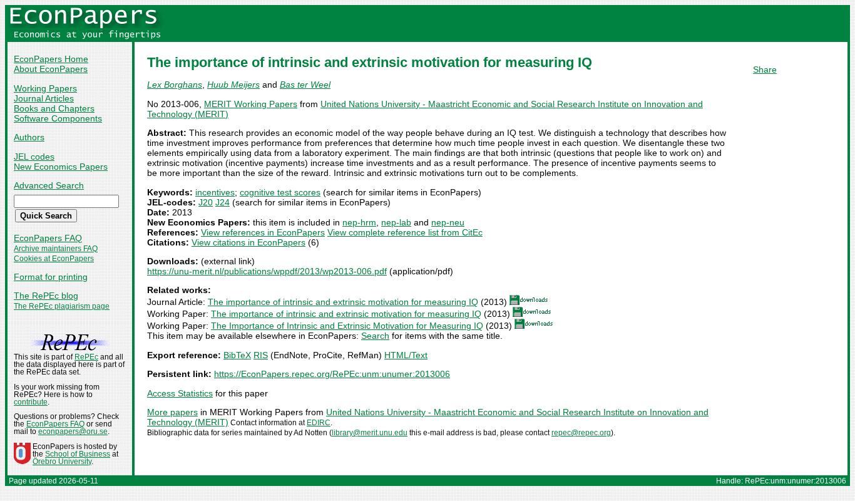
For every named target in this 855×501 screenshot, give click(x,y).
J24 (222, 202)
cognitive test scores (280, 192)
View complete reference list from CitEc (405, 232)
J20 (205, 202)
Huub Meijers (233, 85)
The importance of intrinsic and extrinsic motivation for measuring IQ (343, 302)
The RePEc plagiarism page (62, 306)
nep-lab (396, 222)
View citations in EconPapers (248, 242)
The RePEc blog (46, 296)
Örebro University (62, 461)
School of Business (77, 454)
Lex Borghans (174, 85)
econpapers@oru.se (73, 431)
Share (765, 70)
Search (375, 336)
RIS (260, 355)
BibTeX (237, 355)
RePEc (86, 357)
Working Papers (45, 88)
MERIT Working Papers (250, 104)
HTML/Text (405, 355)
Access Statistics (180, 393)
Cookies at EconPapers (54, 258)
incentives (215, 192)
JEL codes (34, 157)
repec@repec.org (581, 432)
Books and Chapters (54, 108)
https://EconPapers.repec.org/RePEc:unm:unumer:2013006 (332, 374)
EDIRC (318, 422)
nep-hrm (359, 222)
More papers (172, 412)
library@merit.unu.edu (369, 432)
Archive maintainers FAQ (56, 248)
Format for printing (51, 277)
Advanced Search (49, 185)
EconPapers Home (51, 59)
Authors (29, 137)
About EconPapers (51, 69)
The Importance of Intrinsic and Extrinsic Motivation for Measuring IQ (347, 326)
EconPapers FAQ (48, 238)
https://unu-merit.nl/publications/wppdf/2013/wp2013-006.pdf (267, 271)
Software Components (58, 118)
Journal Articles (44, 98)
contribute (31, 402)
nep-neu (447, 222)
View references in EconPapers (263, 232)
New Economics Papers (61, 167)
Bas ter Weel (305, 85)
